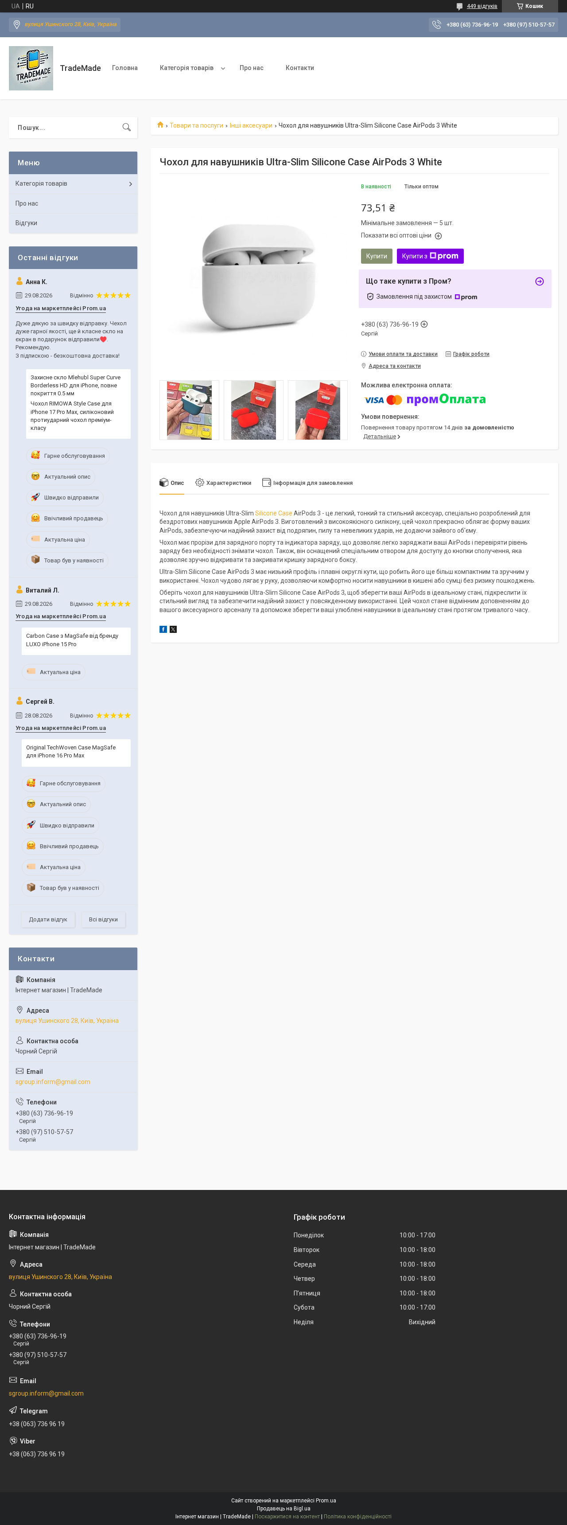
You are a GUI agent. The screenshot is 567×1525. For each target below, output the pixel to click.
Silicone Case (273, 513)
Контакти (300, 67)
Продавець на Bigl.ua (284, 1508)
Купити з (414, 256)
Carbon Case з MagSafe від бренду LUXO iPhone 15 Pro (72, 639)
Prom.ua (326, 1501)
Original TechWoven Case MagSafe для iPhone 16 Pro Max (71, 751)
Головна (125, 67)
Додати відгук (48, 919)
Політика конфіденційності (358, 1516)
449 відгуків (482, 6)
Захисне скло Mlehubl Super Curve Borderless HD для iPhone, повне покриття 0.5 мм (75, 385)
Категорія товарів (187, 67)
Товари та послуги (196, 125)
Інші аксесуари (251, 125)
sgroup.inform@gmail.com (53, 1081)
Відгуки (26, 222)
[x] (173, 630)
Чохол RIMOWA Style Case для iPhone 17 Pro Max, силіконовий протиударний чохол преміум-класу (72, 415)
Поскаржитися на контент (287, 1516)
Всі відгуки (103, 919)
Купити (376, 256)
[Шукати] (126, 127)
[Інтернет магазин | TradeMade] (31, 68)
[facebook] (163, 630)
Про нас (252, 67)
